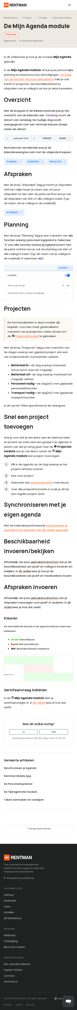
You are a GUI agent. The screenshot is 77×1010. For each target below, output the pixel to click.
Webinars (10, 935)
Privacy (8, 1004)
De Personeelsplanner (18, 784)
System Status (13, 970)
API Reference (12, 918)
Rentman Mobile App (17, 776)
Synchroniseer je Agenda (20, 768)
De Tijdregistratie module (20, 792)
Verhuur (9, 895)
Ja (23, 731)
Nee (54, 731)
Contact (9, 976)
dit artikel (39, 703)
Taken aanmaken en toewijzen (24, 800)
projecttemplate (42, 482)
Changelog (11, 941)
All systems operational (20, 878)
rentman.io (11, 981)
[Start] (15, 5)
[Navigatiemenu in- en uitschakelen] (69, 5)
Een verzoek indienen (17, 964)
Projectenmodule (26, 336)
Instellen (9, 912)
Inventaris (10, 900)
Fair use (30, 1004)
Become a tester (14, 947)
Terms (18, 1004)
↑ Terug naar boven (38, 828)
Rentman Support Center (18, 17)
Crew (7, 906)
